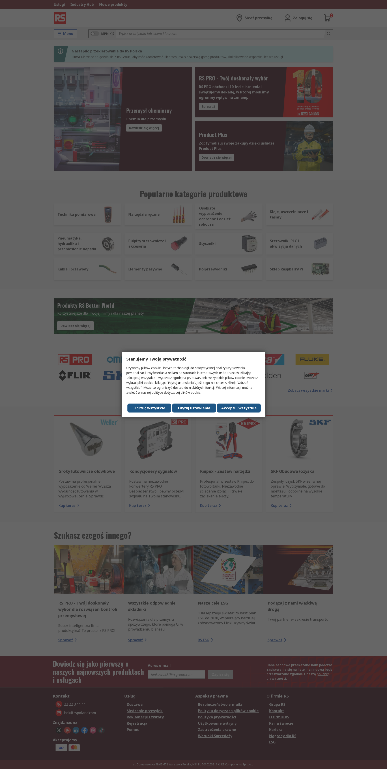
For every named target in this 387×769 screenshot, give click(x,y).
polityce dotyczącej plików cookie (176, 392)
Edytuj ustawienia (194, 408)
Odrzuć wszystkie (149, 408)
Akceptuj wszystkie (239, 408)
